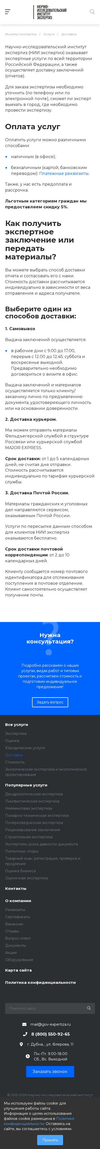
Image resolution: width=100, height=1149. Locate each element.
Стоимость (15, 762)
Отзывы (12, 931)
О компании (18, 901)
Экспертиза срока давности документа (41, 844)
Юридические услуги (25, 748)
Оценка (12, 740)
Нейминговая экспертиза (28, 808)
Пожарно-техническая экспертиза (37, 815)
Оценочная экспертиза (26, 878)
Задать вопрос (50, 702)
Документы (15, 945)
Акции (11, 952)
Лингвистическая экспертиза (32, 801)
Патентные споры (21, 851)
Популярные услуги (26, 785)
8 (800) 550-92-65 (50, 1034)
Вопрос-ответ (18, 938)
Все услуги (16, 725)
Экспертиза (16, 733)
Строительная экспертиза (29, 837)
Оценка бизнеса (20, 871)
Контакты (15, 889)
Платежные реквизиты (64, 173)
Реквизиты (15, 909)
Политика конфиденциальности (40, 982)
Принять (50, 1140)
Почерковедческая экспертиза (34, 822)
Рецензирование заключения (32, 830)
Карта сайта (18, 970)
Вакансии (14, 924)
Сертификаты (17, 917)
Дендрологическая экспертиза (34, 794)
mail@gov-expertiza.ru (51, 1024)
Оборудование (19, 960)
